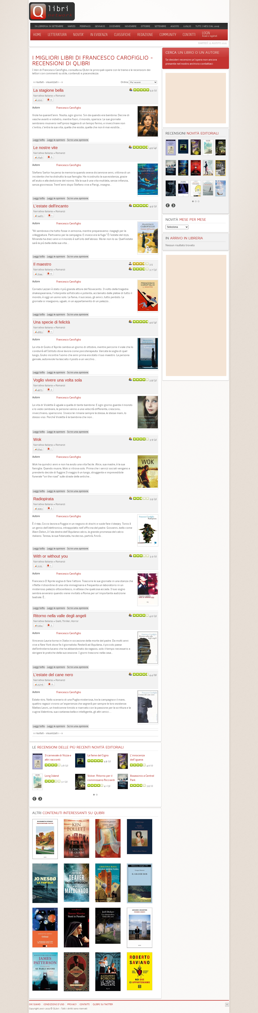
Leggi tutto (39, 140)
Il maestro (42, 264)
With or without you (50, 556)
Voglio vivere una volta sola (57, 380)
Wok (37, 439)
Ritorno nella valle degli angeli (59, 616)
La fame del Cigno (98, 755)
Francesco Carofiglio (68, 107)
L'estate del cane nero (53, 675)
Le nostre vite (45, 147)
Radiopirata (43, 499)
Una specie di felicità (51, 322)
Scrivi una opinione (77, 140)
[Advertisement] (195, 98)
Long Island (52, 776)
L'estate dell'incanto (50, 206)
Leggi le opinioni (56, 140)
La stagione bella (48, 90)
